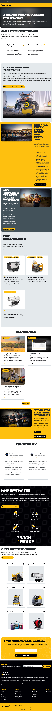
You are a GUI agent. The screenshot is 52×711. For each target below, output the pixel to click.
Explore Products (41, 184)
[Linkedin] (24, 709)
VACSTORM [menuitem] (34, 694)
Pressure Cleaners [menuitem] (18, 691)
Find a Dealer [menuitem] (3, 699)
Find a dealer (26, 655)
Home (2, 9)
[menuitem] (48, 691)
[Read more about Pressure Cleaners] (15, 573)
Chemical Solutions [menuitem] (19, 697)
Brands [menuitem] (33, 689)
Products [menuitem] (17, 689)
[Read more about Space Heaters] (36, 573)
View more (26, 403)
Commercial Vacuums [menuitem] (19, 694)
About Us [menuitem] (3, 693)
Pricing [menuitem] (2, 691)
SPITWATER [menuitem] (34, 691)
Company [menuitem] (3, 689)
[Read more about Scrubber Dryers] (36, 596)
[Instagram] (27, 709)
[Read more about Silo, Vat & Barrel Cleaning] (36, 50)
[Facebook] (22, 709)
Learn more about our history (10, 506)
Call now (38, 432)
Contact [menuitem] (47, 689)
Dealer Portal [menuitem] (3, 697)
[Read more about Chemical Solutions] (15, 620)
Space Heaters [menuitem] (18, 693)
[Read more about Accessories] (36, 620)
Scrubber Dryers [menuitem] (18, 696)
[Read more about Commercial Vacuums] (15, 596)
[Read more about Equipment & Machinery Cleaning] (15, 50)
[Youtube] (30, 709)
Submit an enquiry (40, 436)
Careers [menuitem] (2, 694)
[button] (47, 50)
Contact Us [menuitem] (3, 696)
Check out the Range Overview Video (14, 86)
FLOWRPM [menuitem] (34, 696)
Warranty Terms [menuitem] (30, 707)
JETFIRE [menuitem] (33, 693)
